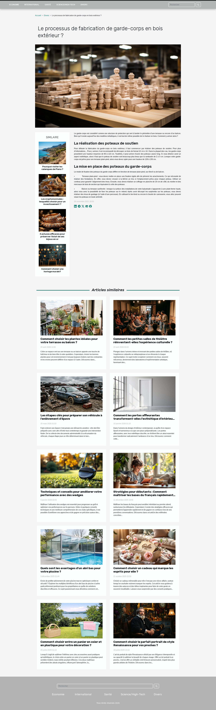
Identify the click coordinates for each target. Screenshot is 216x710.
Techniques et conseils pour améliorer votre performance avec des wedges (71, 493)
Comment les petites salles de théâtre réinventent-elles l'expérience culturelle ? (142, 340)
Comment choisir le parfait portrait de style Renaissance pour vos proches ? (143, 643)
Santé (48, 5)
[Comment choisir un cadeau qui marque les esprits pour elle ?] (144, 547)
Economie (14, 5)
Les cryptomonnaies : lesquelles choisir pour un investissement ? (52, 201)
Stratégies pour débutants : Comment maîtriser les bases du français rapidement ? (143, 495)
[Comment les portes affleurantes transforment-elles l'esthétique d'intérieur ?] (144, 394)
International (31, 5)
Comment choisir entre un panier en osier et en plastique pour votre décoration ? (71, 643)
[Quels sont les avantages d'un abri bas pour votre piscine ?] (71, 547)
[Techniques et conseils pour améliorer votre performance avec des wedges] (71, 470)
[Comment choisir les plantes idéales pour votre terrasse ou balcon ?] (71, 318)
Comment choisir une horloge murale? (52, 270)
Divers (84, 5)
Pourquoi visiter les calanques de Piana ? (52, 167)
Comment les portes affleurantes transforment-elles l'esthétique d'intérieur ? (143, 419)
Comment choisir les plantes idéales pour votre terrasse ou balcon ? (69, 340)
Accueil (38, 15)
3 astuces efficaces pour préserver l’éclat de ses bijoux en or (52, 236)
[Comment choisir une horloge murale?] (52, 255)
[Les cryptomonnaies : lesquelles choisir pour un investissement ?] (52, 185)
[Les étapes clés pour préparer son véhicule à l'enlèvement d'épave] (71, 394)
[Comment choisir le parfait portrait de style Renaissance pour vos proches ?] (144, 621)
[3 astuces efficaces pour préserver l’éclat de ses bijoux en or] (52, 220)
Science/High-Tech (65, 5)
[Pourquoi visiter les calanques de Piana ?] (52, 153)
